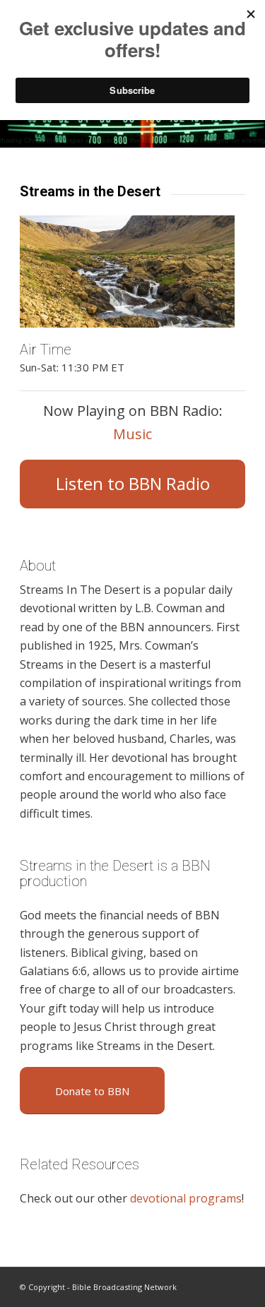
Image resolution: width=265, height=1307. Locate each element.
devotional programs (186, 1198)
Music (132, 433)
